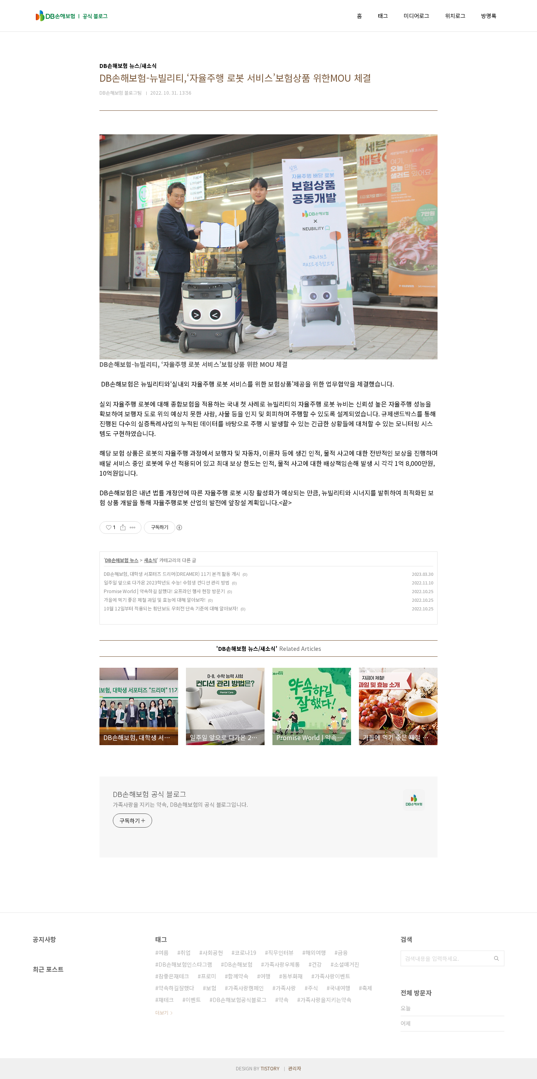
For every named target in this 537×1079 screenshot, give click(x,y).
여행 (265, 976)
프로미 (208, 976)
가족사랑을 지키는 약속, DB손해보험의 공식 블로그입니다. (180, 804)
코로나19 (245, 952)
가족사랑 (286, 988)
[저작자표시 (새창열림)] (178, 527)
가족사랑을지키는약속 (325, 1000)
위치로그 (455, 16)
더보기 (161, 1012)
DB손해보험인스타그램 (185, 964)
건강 (317, 964)
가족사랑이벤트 (332, 976)
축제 (367, 988)
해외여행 (315, 952)
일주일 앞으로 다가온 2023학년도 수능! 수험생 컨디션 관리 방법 (167, 582)
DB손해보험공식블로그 (240, 1000)
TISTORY (270, 1068)
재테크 (166, 1000)
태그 (383, 16)
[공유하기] (123, 527)
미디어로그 (416, 16)
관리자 (294, 1068)
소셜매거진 (346, 964)
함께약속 (238, 976)
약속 (283, 1000)
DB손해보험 (238, 964)
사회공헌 (212, 952)
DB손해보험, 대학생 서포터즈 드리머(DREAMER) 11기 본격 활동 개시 (172, 573)
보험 (211, 988)
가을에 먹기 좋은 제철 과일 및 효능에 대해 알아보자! (155, 599)
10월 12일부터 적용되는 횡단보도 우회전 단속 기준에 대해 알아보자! (171, 608)
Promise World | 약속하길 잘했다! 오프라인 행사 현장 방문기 (164, 591)
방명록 (489, 16)
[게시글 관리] (133, 527)
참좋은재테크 (173, 976)
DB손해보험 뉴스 (121, 560)
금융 (343, 952)
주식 (313, 988)
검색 (496, 958)
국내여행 (340, 988)
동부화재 (292, 976)
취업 (185, 952)
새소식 (150, 560)
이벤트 (193, 1000)
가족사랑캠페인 (246, 988)
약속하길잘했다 (176, 988)
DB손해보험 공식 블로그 (149, 794)
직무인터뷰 (281, 952)
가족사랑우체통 (282, 964)
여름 (163, 952)
